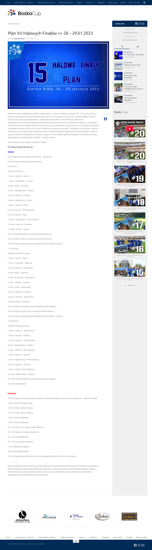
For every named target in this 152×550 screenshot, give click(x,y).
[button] (131, 139)
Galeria (79, 3)
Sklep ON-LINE (134, 3)
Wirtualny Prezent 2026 (132, 65)
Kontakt (123, 3)
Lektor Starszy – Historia (24, 3)
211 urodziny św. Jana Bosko (134, 54)
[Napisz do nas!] (143, 23)
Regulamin (101, 3)
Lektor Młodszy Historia (45, 3)
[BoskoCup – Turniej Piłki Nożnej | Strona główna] (24, 13)
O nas (8, 3)
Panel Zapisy (112, 3)
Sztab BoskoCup (18, 39)
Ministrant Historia (65, 3)
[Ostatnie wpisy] (122, 47)
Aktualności (14, 24)
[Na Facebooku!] (136, 23)
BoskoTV (89, 3)
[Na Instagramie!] (139, 23)
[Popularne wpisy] (137, 47)
